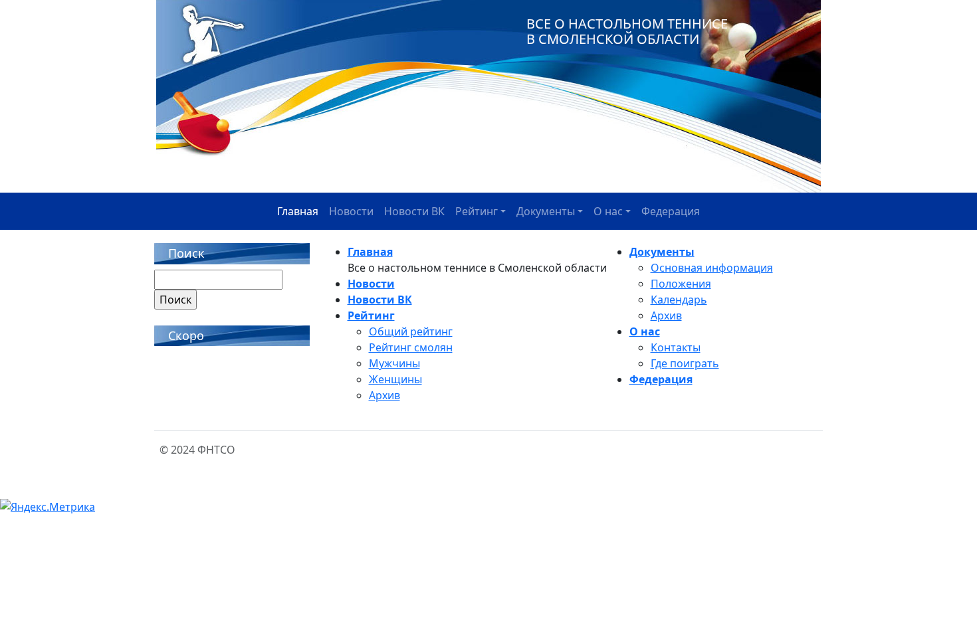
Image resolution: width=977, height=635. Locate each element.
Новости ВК (414, 211)
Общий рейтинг (411, 331)
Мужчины (394, 363)
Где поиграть (685, 363)
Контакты (676, 347)
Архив (384, 395)
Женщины (395, 379)
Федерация (670, 211)
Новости (351, 211)
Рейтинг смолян (411, 347)
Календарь (679, 299)
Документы (545, 211)
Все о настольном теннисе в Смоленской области (627, 31)
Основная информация (712, 267)
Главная (297, 211)
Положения (681, 283)
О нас (608, 211)
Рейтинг (476, 211)
